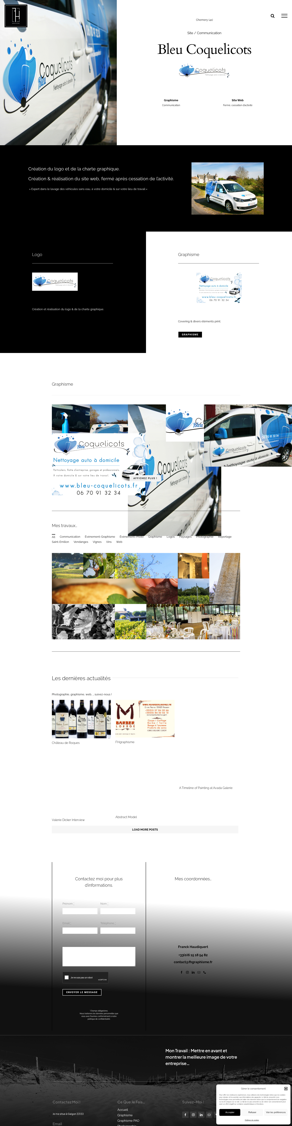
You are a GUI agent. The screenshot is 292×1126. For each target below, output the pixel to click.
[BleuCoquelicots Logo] (55, 273)
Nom (104, 903)
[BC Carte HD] (212, 449)
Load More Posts (145, 829)
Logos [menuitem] (171, 536)
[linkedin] (193, 972)
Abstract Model (126, 817)
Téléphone (108, 923)
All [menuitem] (53, 537)
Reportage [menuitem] (225, 536)
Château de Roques (66, 743)
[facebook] (181, 972)
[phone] (204, 972)
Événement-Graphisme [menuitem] (100, 536)
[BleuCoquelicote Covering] (212, 422)
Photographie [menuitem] (205, 536)
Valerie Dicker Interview (68, 820)
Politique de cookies (252, 1120)
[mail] (199, 972)
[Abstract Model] (145, 801)
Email (67, 923)
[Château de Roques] (81, 719)
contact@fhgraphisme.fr (193, 962)
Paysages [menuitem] (185, 536)
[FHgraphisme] (145, 718)
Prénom (68, 903)
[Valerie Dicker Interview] (81, 803)
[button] (285, 1088)
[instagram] (187, 972)
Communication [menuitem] (70, 536)
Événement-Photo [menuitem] (132, 536)
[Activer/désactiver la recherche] (273, 16)
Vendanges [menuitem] (81, 541)
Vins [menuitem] (109, 541)
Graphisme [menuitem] (155, 536)
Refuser (252, 1112)
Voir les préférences (276, 1112)
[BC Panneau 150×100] (219, 273)
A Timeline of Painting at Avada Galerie (206, 788)
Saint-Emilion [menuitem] (60, 541)
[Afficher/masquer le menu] (284, 16)
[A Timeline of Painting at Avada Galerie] (208, 741)
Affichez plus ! (145, 478)
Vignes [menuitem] (97, 541)
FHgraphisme (124, 742)
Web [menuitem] (119, 541)
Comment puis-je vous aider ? (83, 942)
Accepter (229, 1112)
